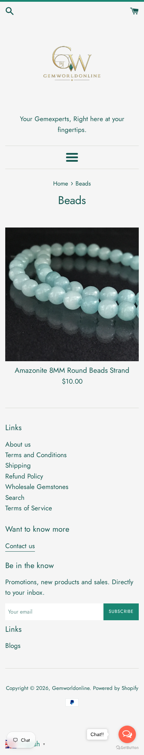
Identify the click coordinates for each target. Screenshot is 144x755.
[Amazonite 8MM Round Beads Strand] (72, 294)
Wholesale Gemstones (37, 486)
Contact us (20, 546)
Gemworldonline (70, 688)
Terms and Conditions (36, 455)
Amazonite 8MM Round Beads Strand (72, 370)
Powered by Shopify (115, 688)
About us (18, 444)
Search (14, 497)
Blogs (13, 645)
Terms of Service (28, 508)
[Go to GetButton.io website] (127, 748)
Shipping (18, 465)
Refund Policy (24, 476)
